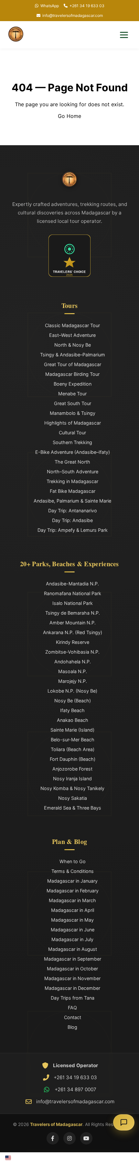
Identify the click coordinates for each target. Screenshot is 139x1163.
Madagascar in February (73, 890)
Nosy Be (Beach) (72, 700)
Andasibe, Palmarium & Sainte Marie (72, 501)
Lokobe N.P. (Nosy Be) (72, 691)
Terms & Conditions (72, 871)
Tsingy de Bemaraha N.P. (72, 613)
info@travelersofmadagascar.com (72, 15)
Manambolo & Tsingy (72, 413)
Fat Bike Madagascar (72, 491)
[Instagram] (69, 1138)
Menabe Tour (72, 393)
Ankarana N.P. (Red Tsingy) (72, 632)
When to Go (72, 861)
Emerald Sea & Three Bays (72, 808)
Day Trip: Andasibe (72, 520)
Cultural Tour (72, 432)
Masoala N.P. (72, 671)
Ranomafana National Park (72, 593)
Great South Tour (72, 403)
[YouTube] (86, 1138)
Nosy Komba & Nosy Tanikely (72, 788)
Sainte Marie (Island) (72, 730)
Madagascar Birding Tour (72, 374)
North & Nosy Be (72, 345)
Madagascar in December (72, 988)
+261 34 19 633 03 (87, 5)
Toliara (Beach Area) (72, 749)
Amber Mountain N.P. (72, 622)
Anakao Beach (72, 720)
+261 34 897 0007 (75, 1089)
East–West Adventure (72, 335)
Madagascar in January (72, 881)
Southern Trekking (72, 442)
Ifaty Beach (72, 710)
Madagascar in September (72, 959)
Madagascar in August (72, 949)
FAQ (72, 1007)
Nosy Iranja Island (72, 778)
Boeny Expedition (72, 384)
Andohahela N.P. (72, 661)
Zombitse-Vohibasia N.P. (72, 652)
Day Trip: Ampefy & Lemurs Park (72, 530)
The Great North (72, 462)
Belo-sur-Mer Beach (72, 739)
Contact (72, 1017)
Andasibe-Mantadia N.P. (72, 583)
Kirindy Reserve (72, 642)
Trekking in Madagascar (72, 481)
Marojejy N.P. (72, 681)
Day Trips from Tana (72, 998)
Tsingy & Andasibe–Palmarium (72, 354)
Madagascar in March (72, 900)
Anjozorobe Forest (72, 769)
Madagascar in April (72, 910)
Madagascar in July (72, 939)
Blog (72, 1027)
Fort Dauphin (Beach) (72, 759)
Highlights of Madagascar (72, 423)
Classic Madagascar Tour (72, 325)
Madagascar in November (72, 978)
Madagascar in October (72, 968)
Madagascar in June (72, 929)
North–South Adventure (72, 471)
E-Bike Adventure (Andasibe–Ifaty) (72, 452)
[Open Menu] (124, 35)
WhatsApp (49, 5)
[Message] (123, 1122)
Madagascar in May (72, 920)
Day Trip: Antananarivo (72, 510)
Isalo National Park (72, 603)
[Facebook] (53, 1138)
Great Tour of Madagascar (72, 364)
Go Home (69, 116)
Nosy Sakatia (72, 798)
